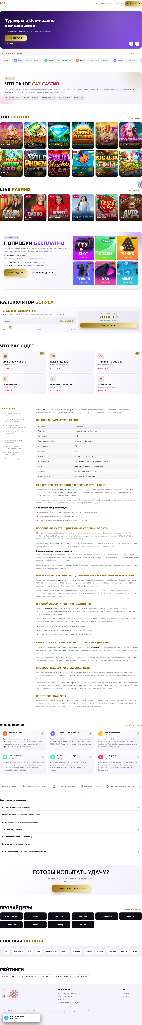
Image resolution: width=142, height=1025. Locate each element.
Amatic (83, 925)
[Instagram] (14, 996)
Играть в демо (15, 273)
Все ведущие (134, 191)
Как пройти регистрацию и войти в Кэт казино (14, 420)
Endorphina (11, 925)
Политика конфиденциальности (69, 993)
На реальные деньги (42, 273)
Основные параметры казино (13, 414)
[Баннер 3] (12, 44)
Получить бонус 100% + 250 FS (71, 888)
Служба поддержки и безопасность (12, 454)
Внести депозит (109, 325)
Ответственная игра (12, 459)
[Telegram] (4, 996)
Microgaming (107, 916)
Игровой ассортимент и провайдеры (13, 441)
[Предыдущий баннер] (131, 44)
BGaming (59, 925)
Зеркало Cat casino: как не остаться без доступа (14, 447)
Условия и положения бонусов (69, 1003)
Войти (119, 4)
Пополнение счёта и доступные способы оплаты (15, 426)
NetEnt (35, 916)
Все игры (135, 118)
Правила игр (62, 999)
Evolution (83, 916)
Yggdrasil (130, 916)
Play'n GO (59, 916)
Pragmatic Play (11, 916)
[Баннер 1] (5, 44)
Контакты (125, 996)
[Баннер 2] (9, 44)
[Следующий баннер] (137, 44)
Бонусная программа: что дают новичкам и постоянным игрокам (14, 434)
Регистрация (16, 40)
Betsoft (35, 925)
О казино (125, 993)
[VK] (9, 996)
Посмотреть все (131, 909)
